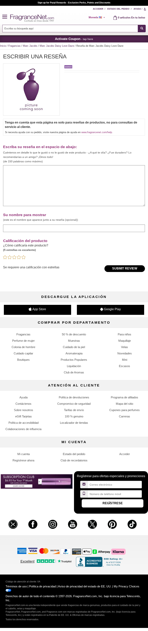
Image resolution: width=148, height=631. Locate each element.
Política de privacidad (42, 586)
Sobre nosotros (23, 410)
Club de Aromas (74, 372)
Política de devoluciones (74, 397)
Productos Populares (74, 359)
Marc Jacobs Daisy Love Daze (57, 45)
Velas (124, 347)
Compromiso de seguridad (74, 403)
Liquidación (74, 366)
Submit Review (124, 268)
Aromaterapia (74, 353)
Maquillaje (124, 340)
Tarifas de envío (74, 410)
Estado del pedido (118, 9)
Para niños (124, 334)
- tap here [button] (74, 39)
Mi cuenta (23, 454)
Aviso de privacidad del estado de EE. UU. (84, 586)
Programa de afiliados (124, 397)
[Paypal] (66, 551)
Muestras (74, 340)
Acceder (98, 9)
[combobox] (74, 28)
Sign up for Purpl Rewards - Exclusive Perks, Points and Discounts (74, 2)
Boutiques (23, 359)
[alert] (98, 17)
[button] (6, 17)
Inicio (3, 45)
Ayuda (137, 9)
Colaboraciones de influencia (23, 429)
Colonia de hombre (23, 347)
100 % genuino (74, 416)
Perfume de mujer (23, 340)
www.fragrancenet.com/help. (97, 132)
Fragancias (14, 45)
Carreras (124, 416)
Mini (124, 359)
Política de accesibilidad (23, 422)
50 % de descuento (74, 334)
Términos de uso (16, 586)
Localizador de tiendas (74, 422)
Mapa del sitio (124, 403)
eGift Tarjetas (23, 416)
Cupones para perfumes (124, 410)
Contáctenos (23, 403)
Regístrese (113, 503)
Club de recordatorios (74, 460)
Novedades (124, 353)
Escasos (124, 366)
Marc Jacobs (30, 45)
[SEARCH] (142, 28)
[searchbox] (70, 28)
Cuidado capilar (23, 353)
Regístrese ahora (23, 460)
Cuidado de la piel (74, 347)
